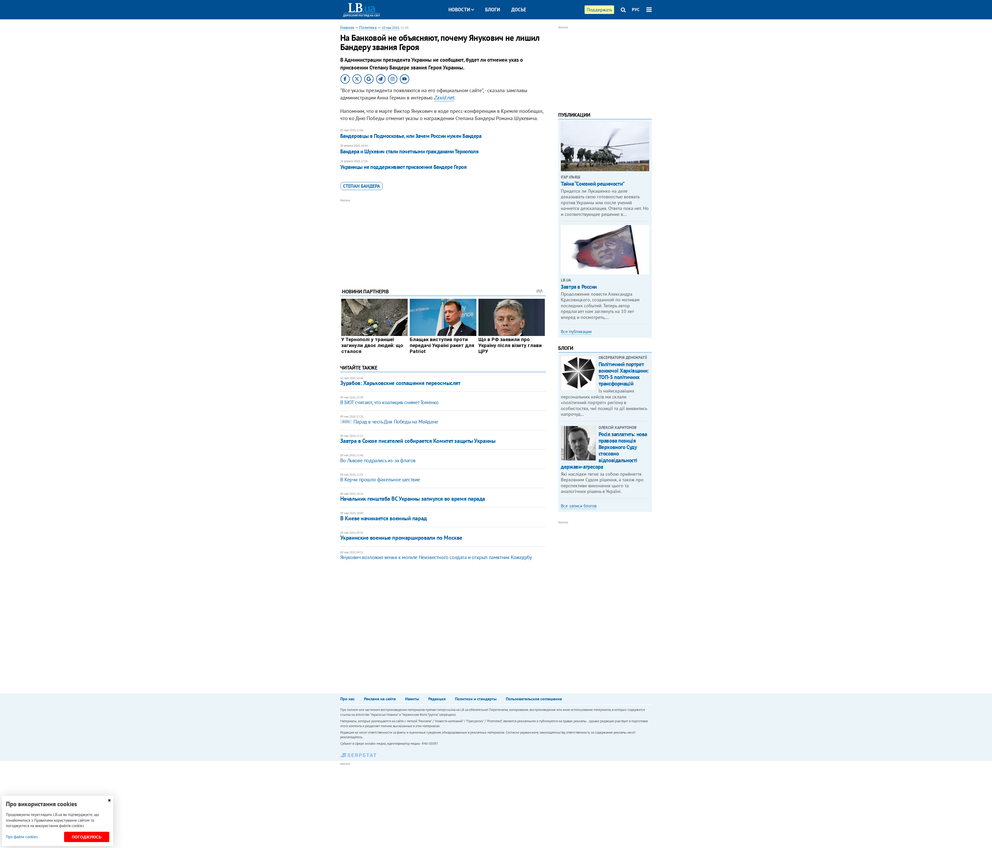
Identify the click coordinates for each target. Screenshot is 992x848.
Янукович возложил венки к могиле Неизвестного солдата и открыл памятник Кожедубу (436, 557)
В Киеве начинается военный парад (383, 518)
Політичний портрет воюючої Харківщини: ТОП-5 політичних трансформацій (624, 374)
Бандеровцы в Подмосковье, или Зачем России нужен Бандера (411, 135)
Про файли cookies (22, 836)
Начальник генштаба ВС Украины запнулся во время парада (412, 498)
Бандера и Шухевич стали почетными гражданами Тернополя (409, 151)
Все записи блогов (578, 506)
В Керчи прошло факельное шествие (380, 479)
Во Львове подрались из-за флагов (378, 460)
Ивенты (412, 698)
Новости (459, 9)
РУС (636, 9)
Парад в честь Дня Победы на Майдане (390, 421)
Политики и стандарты (476, 698)
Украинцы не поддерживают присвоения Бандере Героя (403, 166)
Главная (347, 27)
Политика (368, 27)
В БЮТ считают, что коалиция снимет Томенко (389, 402)
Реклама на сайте (380, 698)
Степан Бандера (361, 186)
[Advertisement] (443, 240)
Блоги (492, 9)
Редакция (437, 698)
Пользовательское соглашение (534, 698)
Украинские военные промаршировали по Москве (401, 537)
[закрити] (109, 800)
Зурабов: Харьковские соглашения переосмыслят (400, 383)
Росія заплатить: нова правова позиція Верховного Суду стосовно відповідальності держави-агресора (604, 450)
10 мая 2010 (390, 28)
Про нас (347, 698)
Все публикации (576, 331)
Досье (518, 9)
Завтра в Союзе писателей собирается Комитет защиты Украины (417, 440)
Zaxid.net (444, 97)
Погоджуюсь (87, 837)
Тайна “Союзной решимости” (593, 183)
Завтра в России (579, 286)
